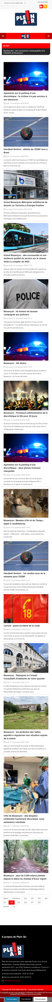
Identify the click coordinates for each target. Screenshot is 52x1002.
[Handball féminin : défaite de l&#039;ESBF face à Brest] (26, 132)
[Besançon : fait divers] (26, 346)
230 (25, 902)
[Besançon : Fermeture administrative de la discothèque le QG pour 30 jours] (26, 395)
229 (18, 902)
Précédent (16, 898)
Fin (14, 907)
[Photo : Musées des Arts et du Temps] (26, 503)
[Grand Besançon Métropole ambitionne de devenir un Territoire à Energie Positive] (26, 185)
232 (39, 902)
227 (4, 902)
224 (32, 898)
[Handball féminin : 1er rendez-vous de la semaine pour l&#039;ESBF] (26, 556)
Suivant (6, 907)
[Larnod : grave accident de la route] (26, 608)
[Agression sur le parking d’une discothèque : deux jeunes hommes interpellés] (26, 448)
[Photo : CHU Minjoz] (26, 784)
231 (32, 902)
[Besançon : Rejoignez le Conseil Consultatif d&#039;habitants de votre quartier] (26, 658)
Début (5, 898)
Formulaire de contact (12, 981)
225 (39, 898)
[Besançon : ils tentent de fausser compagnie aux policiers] (26, 294)
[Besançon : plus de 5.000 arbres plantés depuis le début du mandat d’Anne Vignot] (26, 856)
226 (46, 898)
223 (25, 898)
